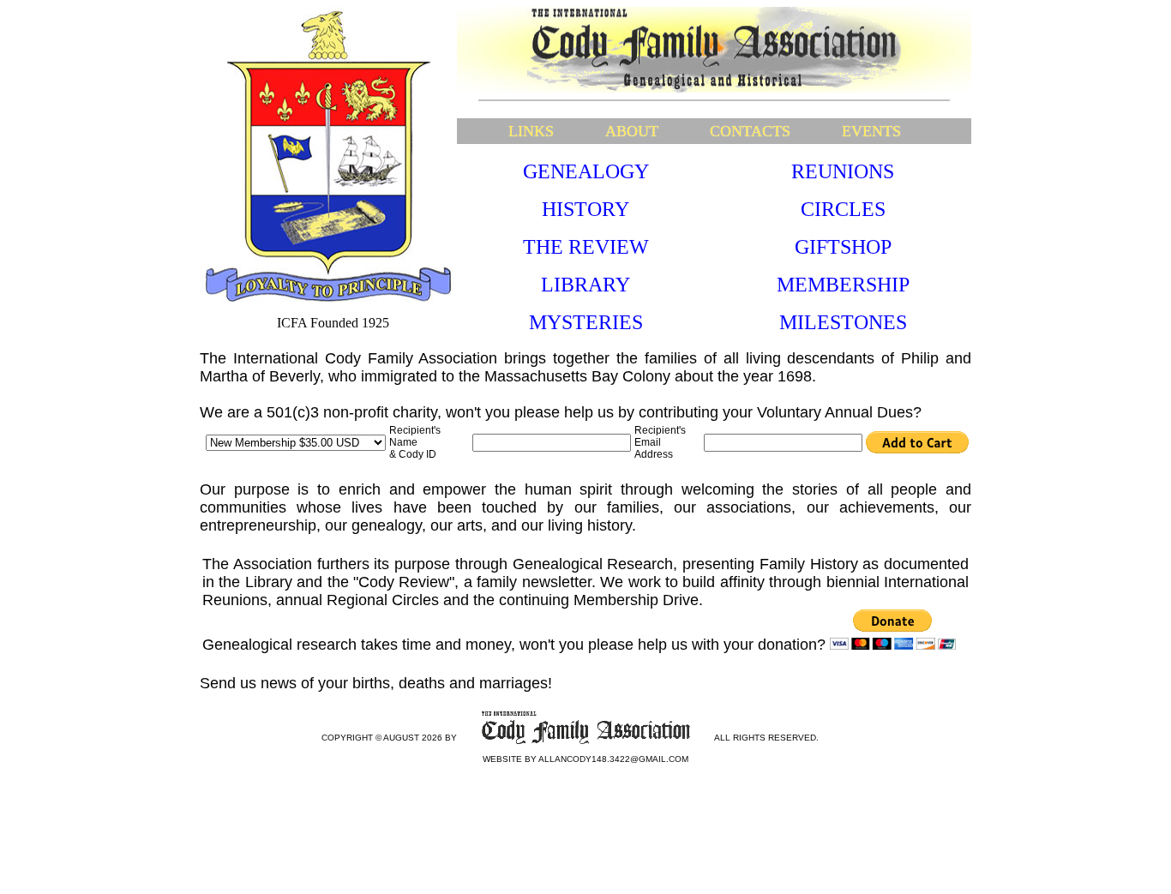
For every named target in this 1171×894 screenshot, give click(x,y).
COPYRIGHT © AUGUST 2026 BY (389, 737)
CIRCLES (843, 209)
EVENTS (871, 131)
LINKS (531, 131)
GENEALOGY (586, 171)
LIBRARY (585, 284)
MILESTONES (843, 322)
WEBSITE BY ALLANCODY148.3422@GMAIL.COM (585, 759)
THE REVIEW (586, 247)
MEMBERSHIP (843, 284)
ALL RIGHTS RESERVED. (766, 737)
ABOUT (631, 131)
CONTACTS (750, 131)
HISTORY (585, 209)
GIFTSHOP (843, 247)
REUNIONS (842, 171)
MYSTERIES (586, 322)
